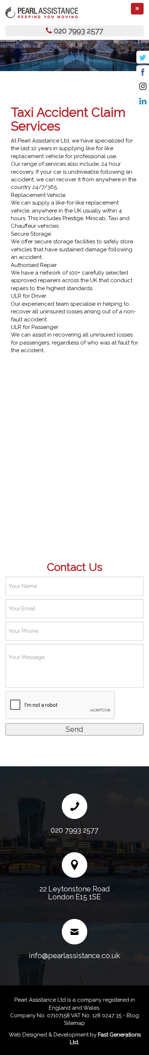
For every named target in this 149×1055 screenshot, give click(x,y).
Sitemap (74, 1023)
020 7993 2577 (78, 30)
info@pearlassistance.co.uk (74, 955)
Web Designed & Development (49, 1034)
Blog (133, 1015)
